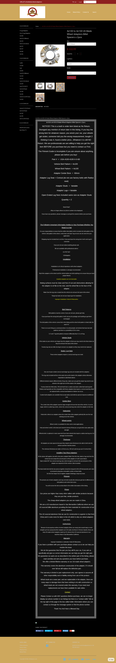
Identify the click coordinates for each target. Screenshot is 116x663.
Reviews (46, 106)
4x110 (21, 41)
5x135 (21, 94)
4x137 (21, 48)
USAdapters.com (33, 659)
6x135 (21, 116)
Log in (80, 2)
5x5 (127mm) (23, 89)
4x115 (21, 46)
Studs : (69, 68)
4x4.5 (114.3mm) (24, 43)
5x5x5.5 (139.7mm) (25, 96)
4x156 (21, 54)
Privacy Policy (23, 647)
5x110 (21, 76)
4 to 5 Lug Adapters (25, 33)
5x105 (21, 70)
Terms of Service (24, 645)
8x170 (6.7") (23, 130)
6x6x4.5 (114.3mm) (25, 108)
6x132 (21, 113)
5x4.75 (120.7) (24, 86)
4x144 (21, 51)
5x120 (21, 83)
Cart (75, 2)
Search (94, 12)
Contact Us (86, 12)
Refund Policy (23, 652)
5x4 (21, 68)
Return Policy (76, 12)
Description (39, 106)
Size (68, 41)
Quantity (69, 53)
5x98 (21, 63)
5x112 (21, 78)
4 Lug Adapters (24, 30)
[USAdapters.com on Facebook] (47, 646)
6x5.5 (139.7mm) (24, 118)
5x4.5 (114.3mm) (24, 81)
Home (68, 12)
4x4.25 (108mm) (24, 38)
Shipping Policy (23, 649)
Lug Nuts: (69, 58)
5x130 (21, 91)
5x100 (21, 65)
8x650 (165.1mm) (24, 127)
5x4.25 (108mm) (24, 73)
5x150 (21, 99)
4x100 (21, 35)
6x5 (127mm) (23, 110)
